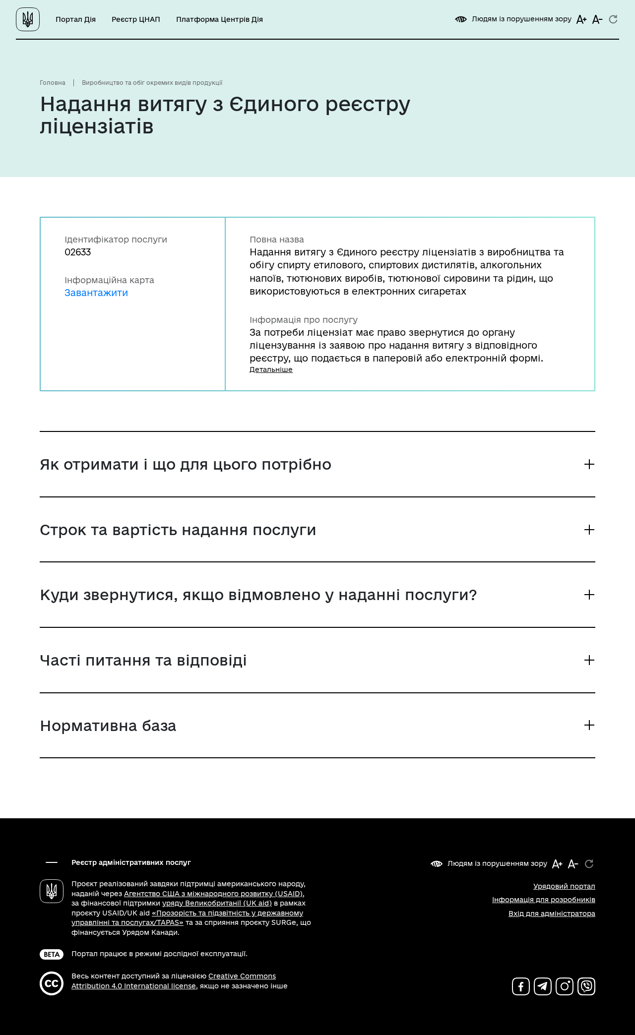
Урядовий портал (564, 886)
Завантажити (96, 292)
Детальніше (271, 369)
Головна (52, 82)
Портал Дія (76, 19)
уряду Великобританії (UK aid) (217, 903)
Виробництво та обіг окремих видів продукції (152, 82)
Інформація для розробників (543, 900)
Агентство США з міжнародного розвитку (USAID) (213, 894)
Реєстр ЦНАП (136, 19)
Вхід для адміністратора (551, 913)
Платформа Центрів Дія (219, 19)
